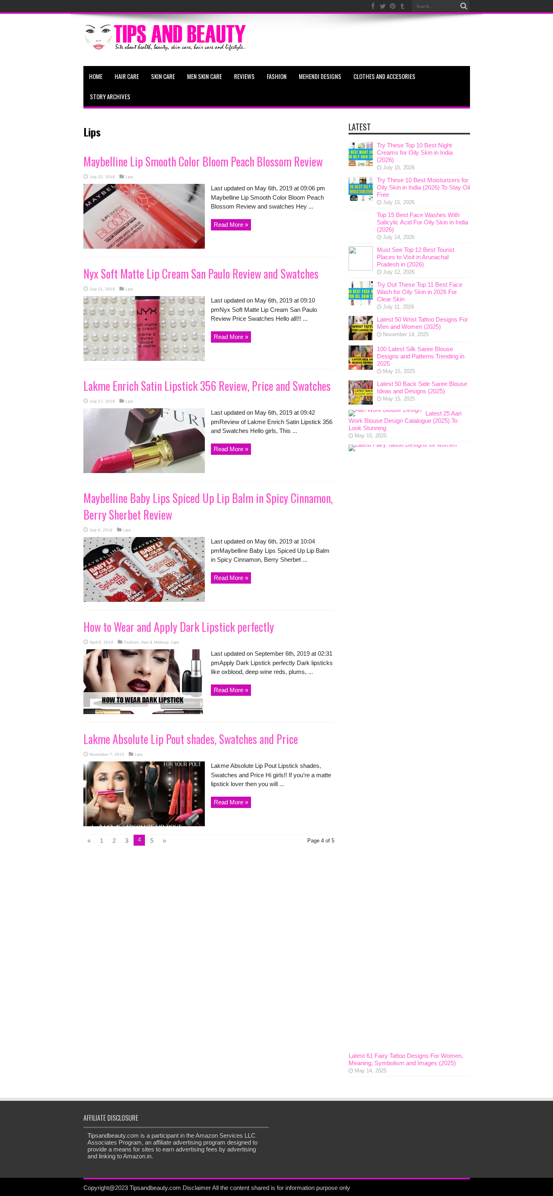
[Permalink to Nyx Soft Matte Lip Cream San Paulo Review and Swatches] (144, 358)
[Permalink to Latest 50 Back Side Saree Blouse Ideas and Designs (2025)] (361, 402)
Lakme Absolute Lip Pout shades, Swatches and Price (190, 739)
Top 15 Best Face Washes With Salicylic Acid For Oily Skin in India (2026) (422, 222)
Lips (129, 177)
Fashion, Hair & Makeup (146, 642)
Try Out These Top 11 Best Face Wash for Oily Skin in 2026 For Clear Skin (419, 292)
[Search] (464, 6)
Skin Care (163, 76)
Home (95, 76)
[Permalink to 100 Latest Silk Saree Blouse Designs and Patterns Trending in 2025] (361, 367)
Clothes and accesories (384, 76)
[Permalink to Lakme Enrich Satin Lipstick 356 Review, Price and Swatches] (144, 470)
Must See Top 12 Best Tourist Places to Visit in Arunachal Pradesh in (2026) (415, 257)
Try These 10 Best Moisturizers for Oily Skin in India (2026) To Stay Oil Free (423, 187)
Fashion (277, 76)
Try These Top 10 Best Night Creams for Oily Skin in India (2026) (415, 152)
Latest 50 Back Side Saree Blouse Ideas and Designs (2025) (422, 387)
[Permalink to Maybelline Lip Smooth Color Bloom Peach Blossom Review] (144, 246)
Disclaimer (197, 1187)
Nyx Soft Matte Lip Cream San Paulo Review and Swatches (201, 273)
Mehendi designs (320, 76)
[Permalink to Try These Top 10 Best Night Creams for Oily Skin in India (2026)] (361, 163)
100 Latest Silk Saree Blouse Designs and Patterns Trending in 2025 (420, 356)
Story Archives (110, 96)
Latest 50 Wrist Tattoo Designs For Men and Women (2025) (422, 323)
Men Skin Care (204, 76)
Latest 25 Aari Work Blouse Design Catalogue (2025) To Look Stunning (405, 420)
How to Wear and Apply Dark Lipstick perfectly (178, 626)
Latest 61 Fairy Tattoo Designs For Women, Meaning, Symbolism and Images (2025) (406, 1059)
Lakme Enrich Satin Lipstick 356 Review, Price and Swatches (207, 385)
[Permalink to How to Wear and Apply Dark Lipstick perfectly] (144, 711)
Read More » (231, 224)
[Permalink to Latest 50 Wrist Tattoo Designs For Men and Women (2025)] (361, 338)
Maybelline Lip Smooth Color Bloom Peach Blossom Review (203, 161)
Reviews (244, 76)
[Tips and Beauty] (166, 45)
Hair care (127, 76)
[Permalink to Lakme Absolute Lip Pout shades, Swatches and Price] (144, 824)
